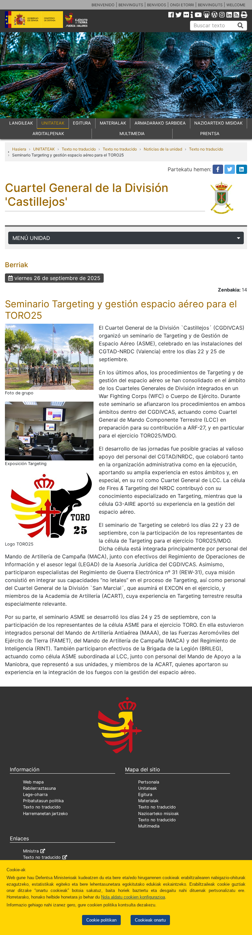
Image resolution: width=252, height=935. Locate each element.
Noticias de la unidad (163, 149)
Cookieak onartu (150, 920)
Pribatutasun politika (43, 800)
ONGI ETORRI (182, 5)
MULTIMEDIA (132, 133)
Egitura (145, 794)
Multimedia (148, 826)
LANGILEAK (21, 123)
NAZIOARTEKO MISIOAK (218, 123)
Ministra (31, 851)
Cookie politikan (101, 920)
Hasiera (19, 149)
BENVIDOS (156, 5)
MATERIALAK (113, 123)
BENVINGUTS (130, 5)
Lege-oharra (35, 794)
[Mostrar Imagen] (49, 356)
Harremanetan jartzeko (45, 813)
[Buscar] (240, 25)
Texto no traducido (79, 149)
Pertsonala (148, 782)
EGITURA (82, 123)
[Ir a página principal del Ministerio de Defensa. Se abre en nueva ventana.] (34, 19)
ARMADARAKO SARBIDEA (160, 123)
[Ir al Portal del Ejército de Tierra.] (81, 19)
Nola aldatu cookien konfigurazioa (133, 897)
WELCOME (235, 5)
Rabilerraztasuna (39, 788)
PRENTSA (210, 133)
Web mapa (33, 782)
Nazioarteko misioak (158, 813)
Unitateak (147, 788)
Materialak (148, 800)
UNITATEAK (52, 123)
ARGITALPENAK (48, 133)
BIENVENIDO (103, 5)
